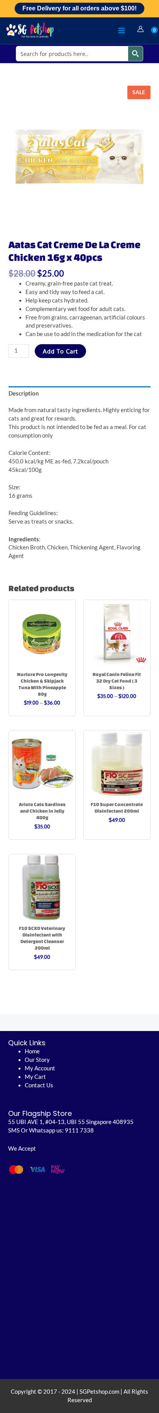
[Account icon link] (140, 28)
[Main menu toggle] (121, 30)
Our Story (37, 1059)
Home (32, 1051)
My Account (40, 1068)
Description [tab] (23, 393)
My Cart (35, 1076)
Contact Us (39, 1085)
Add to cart (60, 351)
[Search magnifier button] (135, 53)
